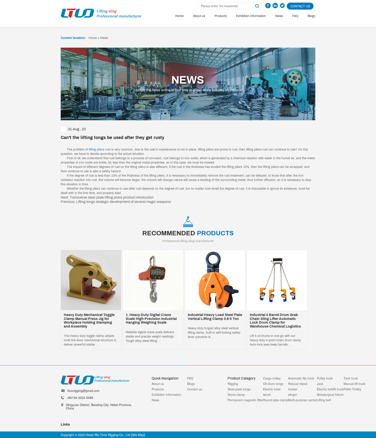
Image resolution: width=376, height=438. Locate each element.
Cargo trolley (272, 378)
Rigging (233, 383)
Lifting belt (324, 400)
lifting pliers (96, 149)
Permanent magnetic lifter (245, 400)
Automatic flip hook (301, 378)
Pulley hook (325, 378)
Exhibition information (251, 16)
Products (221, 16)
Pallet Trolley (352, 389)
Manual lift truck (354, 383)
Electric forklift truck (330, 389)
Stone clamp (236, 394)
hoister (292, 389)
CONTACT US (300, 6)
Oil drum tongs (273, 383)
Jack (320, 383)
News (279, 16)
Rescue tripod (297, 383)
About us (199, 16)
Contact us (194, 389)
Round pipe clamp (275, 400)
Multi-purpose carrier (302, 400)
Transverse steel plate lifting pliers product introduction (112, 197)
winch (267, 394)
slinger (292, 394)
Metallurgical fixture (330, 394)
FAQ (295, 16)
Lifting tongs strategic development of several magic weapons (123, 202)
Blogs (311, 16)
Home (179, 16)
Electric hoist (271, 389)
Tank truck (351, 378)
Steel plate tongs (239, 389)
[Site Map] (138, 435)
